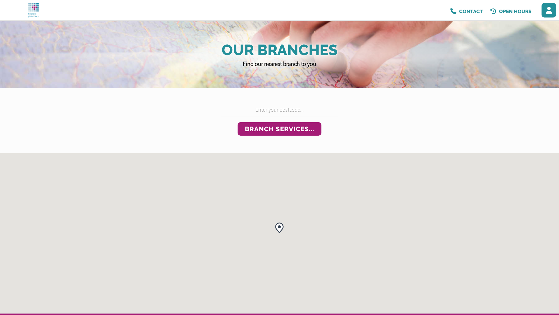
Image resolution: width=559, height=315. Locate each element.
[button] (279, 228)
